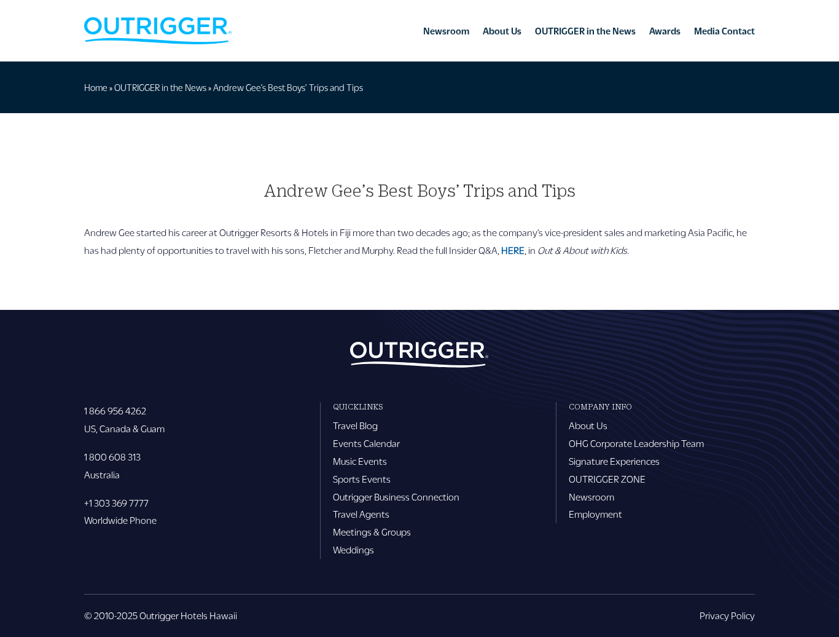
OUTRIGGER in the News (585, 31)
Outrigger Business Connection (396, 496)
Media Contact (724, 31)
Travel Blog (355, 425)
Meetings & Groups (372, 531)
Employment (595, 513)
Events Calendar (366, 443)
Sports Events (362, 478)
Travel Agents (361, 513)
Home (95, 87)
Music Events (360, 461)
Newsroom (446, 31)
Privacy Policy (727, 615)
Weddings (353, 549)
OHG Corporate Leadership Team (636, 443)
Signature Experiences (614, 461)
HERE (513, 250)
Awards (665, 31)
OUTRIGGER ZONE (607, 478)
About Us (502, 31)
